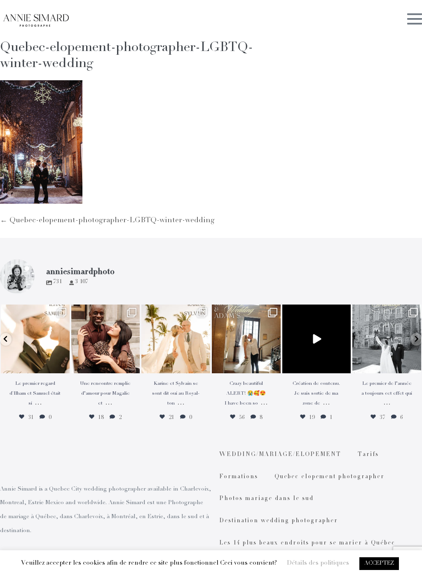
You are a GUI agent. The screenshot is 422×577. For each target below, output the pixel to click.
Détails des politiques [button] (318, 563)
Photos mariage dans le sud (266, 499)
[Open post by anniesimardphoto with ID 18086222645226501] (105, 339)
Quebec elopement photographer (329, 477)
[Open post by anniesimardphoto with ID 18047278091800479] (35, 339)
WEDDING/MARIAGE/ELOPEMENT (280, 455)
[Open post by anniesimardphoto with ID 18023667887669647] (246, 339)
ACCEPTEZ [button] (379, 563)
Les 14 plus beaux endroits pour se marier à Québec (307, 543)
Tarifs (368, 455)
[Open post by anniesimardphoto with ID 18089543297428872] (175, 339)
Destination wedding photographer (278, 521)
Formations (238, 477)
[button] (6, 339)
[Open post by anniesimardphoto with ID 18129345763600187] (386, 339)
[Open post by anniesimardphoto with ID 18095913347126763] (316, 339)
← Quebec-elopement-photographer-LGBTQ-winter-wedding (107, 220)
